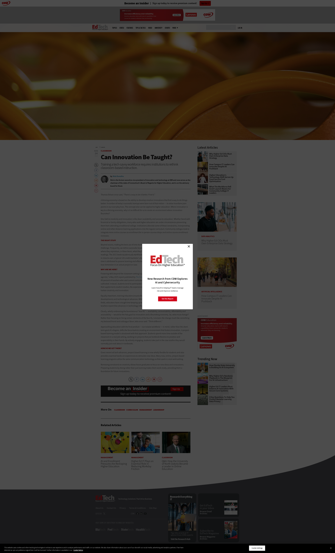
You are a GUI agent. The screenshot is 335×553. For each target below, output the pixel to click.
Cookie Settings (257, 548)
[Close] (331, 548)
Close (189, 246)
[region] (167, 548)
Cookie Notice (78, 550)
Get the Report (167, 299)
